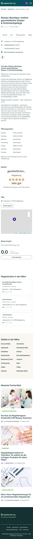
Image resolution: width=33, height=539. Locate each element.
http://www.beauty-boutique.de (13, 52)
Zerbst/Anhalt (5, 355)
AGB (20, 529)
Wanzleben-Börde (22, 371)
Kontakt (9, 527)
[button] (26, 3)
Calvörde (3, 371)
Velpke (3, 367)
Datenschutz (15, 527)
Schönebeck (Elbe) (22, 347)
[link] (16, 287)
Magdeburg (11, 9)
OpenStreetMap (22, 233)
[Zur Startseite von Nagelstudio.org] (8, 3)
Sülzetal (18, 351)
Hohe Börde (20, 344)
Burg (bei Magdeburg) (23, 355)
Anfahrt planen (7, 206)
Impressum (26, 529)
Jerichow (19, 359)
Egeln (18, 363)
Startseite (3, 9)
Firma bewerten (16, 257)
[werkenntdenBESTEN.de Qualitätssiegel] (16, 179)
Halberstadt (4, 347)
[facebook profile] (2, 57)
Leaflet (15, 233)
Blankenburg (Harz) (7, 359)
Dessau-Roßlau (5, 344)
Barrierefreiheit (24, 527)
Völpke (18, 367)
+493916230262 (9, 45)
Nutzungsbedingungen (12, 529)
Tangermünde (5, 363)
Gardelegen (4, 351)
